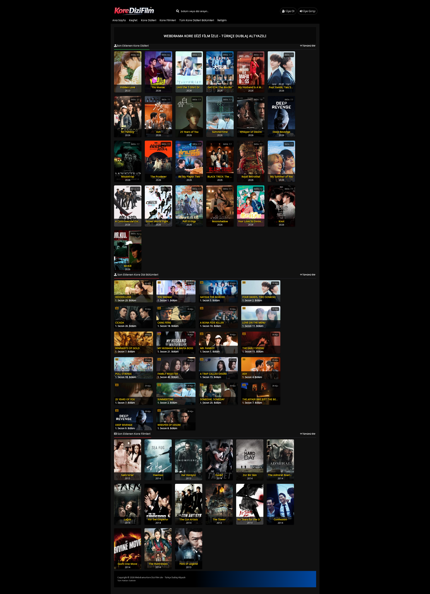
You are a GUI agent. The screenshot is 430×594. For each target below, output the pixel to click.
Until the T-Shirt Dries (190, 87)
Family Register (168, 373)
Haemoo (158, 475)
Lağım (127, 519)
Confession (280, 519)
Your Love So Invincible (252, 221)
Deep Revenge (281, 131)
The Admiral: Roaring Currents (286, 475)
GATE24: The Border (220, 87)
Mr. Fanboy (127, 131)
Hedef (219, 475)
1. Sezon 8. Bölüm (167, 428)
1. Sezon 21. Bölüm (168, 351)
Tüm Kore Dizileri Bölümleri (196, 20)
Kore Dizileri (148, 20)
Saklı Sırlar (127, 475)
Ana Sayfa (119, 20)
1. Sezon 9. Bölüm (125, 428)
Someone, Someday (212, 399)
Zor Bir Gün (250, 475)
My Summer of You (281, 176)
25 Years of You (189, 131)
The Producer (158, 176)
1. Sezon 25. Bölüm (125, 300)
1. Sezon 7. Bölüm (125, 351)
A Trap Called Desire (213, 373)
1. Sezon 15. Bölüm (210, 377)
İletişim (222, 20)
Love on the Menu (253, 322)
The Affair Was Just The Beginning (264, 399)
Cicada (119, 322)
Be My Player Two (189, 176)
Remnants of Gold (127, 348)
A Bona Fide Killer (212, 322)
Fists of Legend (189, 563)
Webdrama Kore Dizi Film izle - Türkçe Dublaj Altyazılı (160, 577)
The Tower (219, 519)
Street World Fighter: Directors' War (167, 221)
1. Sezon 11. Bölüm (252, 326)
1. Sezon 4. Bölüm (252, 377)
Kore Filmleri (168, 20)
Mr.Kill (127, 265)
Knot (281, 221)
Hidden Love (127, 87)
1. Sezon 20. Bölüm (125, 326)
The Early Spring (253, 348)
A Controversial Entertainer (131, 221)
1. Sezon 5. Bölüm (210, 300)
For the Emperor (158, 519)
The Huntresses (158, 563)
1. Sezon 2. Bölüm (252, 300)
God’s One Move (127, 563)
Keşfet (133, 20)
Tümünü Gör (308, 45)
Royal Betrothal (251, 176)
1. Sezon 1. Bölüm (167, 300)
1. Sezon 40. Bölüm (168, 377)
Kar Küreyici (188, 475)
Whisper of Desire (251, 131)
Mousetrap (127, 176)
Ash (158, 131)
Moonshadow (220, 221)
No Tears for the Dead (250, 519)
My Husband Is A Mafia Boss (255, 87)
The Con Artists (188, 519)
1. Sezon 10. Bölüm (210, 326)
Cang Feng (164, 322)
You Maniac (158, 87)
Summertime (220, 131)
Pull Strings (189, 221)
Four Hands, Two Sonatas (284, 87)
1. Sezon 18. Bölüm (168, 326)
